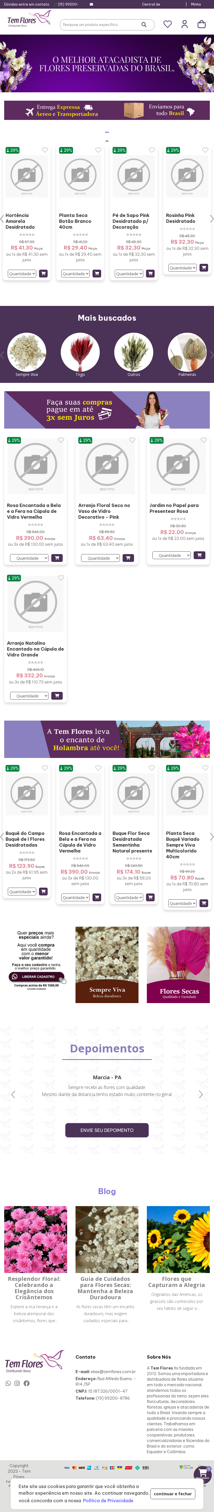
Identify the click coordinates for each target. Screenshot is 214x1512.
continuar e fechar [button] (173, 1493)
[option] (27, 213)
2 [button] (111, 299)
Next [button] (212, 219)
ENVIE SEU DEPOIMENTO (107, 1130)
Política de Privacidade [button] (108, 1500)
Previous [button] (2, 219)
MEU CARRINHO (204, 1473)
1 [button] (103, 299)
